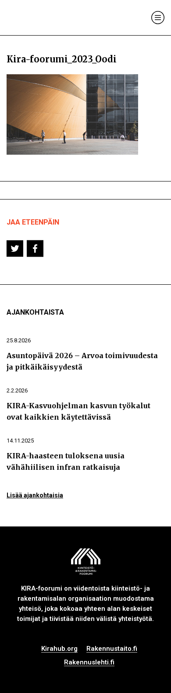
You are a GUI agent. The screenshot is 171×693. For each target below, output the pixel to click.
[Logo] (43, 18)
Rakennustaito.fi (111, 649)
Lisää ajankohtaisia (35, 495)
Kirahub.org (59, 649)
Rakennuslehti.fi (89, 662)
